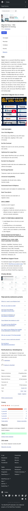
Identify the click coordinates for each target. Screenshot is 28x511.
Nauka (3, 467)
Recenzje (5, 41)
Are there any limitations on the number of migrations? (8, 315)
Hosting (3, 460)
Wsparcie (5, 52)
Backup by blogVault (9, 365)
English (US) (24, 388)
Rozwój (5, 48)
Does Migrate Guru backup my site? (10, 320)
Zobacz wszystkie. (22, 421)
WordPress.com (6, 478)
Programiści (4, 472)
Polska (6, 492)
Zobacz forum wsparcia (7, 436)
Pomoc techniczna (6, 469)
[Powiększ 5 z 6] (24, 283)
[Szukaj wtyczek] (15, 11)
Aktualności (4, 458)
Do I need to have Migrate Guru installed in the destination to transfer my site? (11, 330)
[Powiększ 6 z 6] (24, 290)
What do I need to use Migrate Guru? (10, 301)
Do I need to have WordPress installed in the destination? (8, 325)
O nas (2, 455)
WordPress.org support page (15, 263)
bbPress (4, 483)
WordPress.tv (5, 474)
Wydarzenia (18, 469)
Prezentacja (18, 455)
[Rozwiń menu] (26, 2)
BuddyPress (5, 486)
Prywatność (4, 462)
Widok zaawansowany (7, 398)
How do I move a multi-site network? (10, 339)
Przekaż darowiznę (20, 472)
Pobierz (4, 32)
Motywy (17, 458)
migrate (19, 393)
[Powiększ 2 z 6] (11, 283)
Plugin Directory (5, 6)
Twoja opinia (4, 421)
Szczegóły (5, 38)
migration (24, 393)
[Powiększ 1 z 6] (11, 278)
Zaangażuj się (18, 467)
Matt (3, 481)
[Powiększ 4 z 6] (24, 278)
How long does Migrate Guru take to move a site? (7, 310)
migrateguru (7, 29)
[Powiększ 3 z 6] (11, 288)
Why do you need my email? (8, 305)
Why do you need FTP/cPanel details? (11, 335)
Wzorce (17, 462)
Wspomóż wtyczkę (6, 447)
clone (22, 391)
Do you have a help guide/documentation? (8, 344)
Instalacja (5, 45)
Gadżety (17, 474)
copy (25, 391)
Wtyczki (17, 460)
